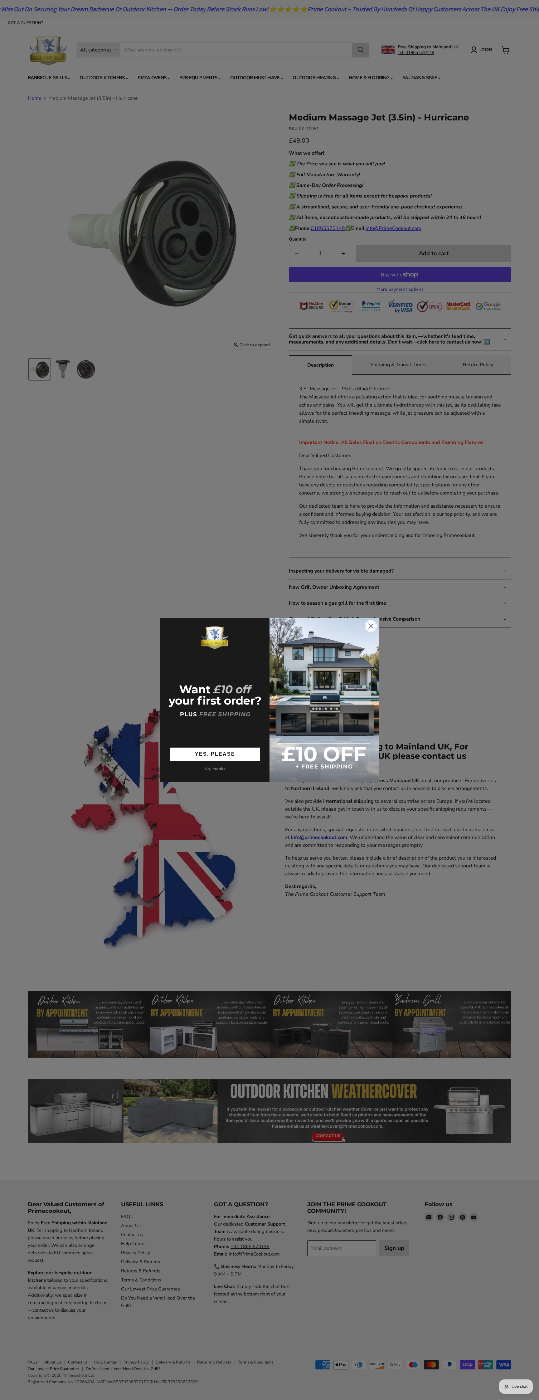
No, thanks (215, 768)
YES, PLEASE (215, 754)
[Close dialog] (370, 626)
